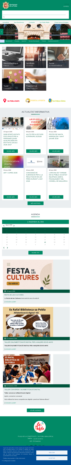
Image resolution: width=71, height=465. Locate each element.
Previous (1, 32)
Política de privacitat (9, 458)
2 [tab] (35, 37)
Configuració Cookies (9, 460)
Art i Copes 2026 (10, 173)
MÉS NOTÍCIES (35, 203)
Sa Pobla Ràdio (44, 22)
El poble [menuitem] (17, 41)
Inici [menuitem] (2, 41)
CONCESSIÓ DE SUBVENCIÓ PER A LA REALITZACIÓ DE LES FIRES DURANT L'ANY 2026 (34, 177)
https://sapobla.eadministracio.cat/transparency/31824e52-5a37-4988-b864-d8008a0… (12, 57)
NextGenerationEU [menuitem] (53, 41)
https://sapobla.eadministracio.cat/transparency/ (58, 57)
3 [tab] (39, 37)
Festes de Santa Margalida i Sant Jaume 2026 (56, 136)
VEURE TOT (35, 253)
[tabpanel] (35, 32)
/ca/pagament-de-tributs (35, 80)
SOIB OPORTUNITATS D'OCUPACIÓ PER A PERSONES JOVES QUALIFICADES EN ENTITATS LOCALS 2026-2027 (11, 139)
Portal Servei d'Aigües (61, 22)
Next (69, 32)
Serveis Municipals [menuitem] (34, 41)
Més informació (20, 458)
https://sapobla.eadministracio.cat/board (12, 80)
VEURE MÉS (11, 151)
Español (66, 6)
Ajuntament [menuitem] (9, 41)
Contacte (32, 22)
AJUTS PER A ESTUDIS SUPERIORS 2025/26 (34, 135)
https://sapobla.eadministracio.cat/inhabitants (35, 57)
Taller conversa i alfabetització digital (22, 389)
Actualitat (6, 22)
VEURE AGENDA (35, 410)
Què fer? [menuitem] (24, 41)
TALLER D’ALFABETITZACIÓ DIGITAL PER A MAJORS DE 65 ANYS (28, 342)
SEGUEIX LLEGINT (11, 302)
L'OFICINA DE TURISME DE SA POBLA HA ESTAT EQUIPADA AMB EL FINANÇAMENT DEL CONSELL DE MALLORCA (58, 177)
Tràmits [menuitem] (44, 41)
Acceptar (52, 458)
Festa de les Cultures (14, 295)
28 (45, 242)
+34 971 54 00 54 (38, 439)
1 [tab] (31, 37)
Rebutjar (52, 452)
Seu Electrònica (19, 22)
